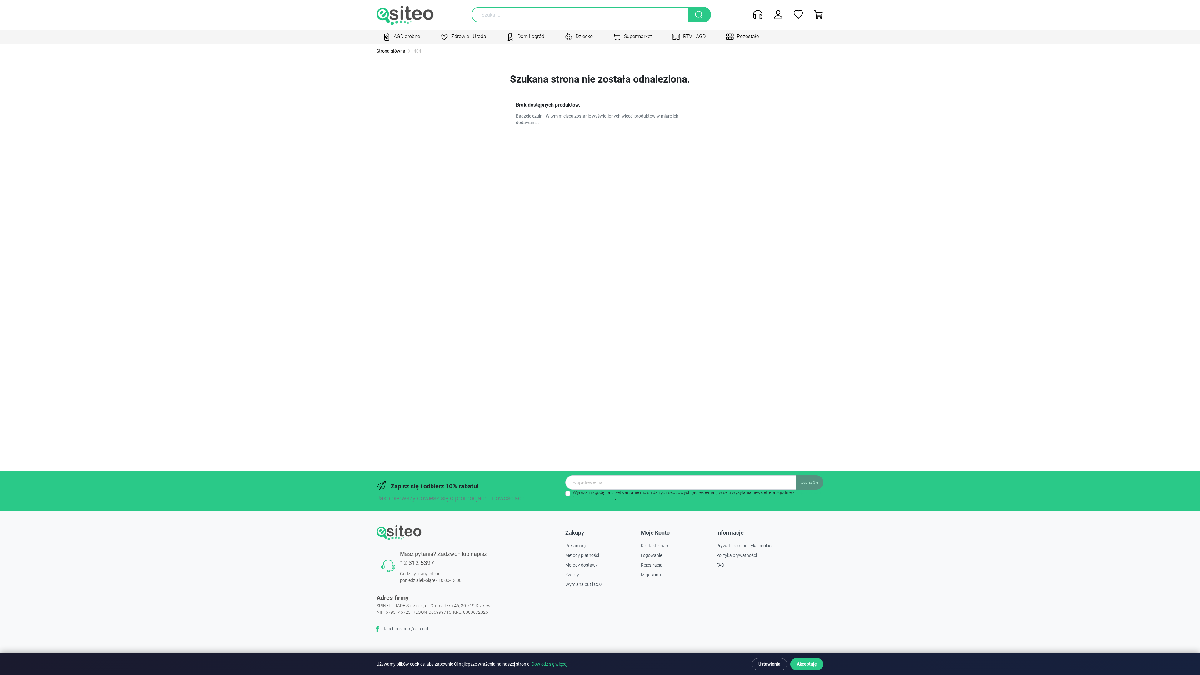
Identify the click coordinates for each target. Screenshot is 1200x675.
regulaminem (808, 492)
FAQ (720, 565)
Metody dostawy (581, 565)
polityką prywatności (595, 498)
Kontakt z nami (655, 545)
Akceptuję (807, 664)
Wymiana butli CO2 (583, 584)
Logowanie (651, 555)
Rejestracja (651, 565)
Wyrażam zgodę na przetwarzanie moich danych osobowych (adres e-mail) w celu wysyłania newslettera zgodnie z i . (697, 495)
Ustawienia (769, 664)
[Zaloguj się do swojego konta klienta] (776, 14)
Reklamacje (576, 545)
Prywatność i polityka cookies (744, 545)
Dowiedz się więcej (549, 664)
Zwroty (572, 574)
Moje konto (651, 574)
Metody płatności (582, 555)
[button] (816, 14)
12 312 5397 (417, 563)
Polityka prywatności (736, 555)
